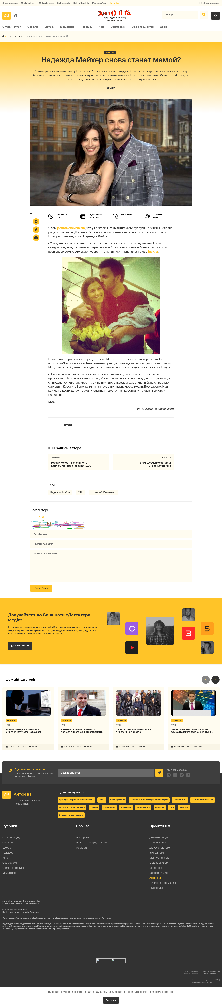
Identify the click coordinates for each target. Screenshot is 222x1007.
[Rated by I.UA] (103, 960)
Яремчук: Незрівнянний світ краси (76, 800)
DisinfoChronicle (81, 3)
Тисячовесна (143, 807)
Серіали (32, 27)
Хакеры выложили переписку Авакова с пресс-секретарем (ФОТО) (82, 731)
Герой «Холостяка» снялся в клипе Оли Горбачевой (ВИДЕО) (71, 464)
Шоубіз (49, 27)
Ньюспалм (156, 888)
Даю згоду (111, 1000)
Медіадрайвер (99, 3)
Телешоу (86, 27)
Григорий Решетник (103, 492)
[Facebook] (36, 221)
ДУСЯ (111, 88)
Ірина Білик (109, 807)
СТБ (80, 492)
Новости (11, 36)
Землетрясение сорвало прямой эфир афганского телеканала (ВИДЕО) (192, 731)
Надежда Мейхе (60, 492)
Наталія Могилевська (202, 800)
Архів (163, 27)
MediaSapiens (27, 3)
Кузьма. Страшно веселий (72, 807)
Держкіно (184, 807)
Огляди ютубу (11, 27)
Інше (20, 36)
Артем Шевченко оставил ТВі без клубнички (154, 464)
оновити (37, 517)
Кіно (101, 27)
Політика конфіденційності (93, 842)
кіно (172, 807)
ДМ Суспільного (46, 3)
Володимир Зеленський (71, 815)
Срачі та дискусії (143, 27)
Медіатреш (67, 27)
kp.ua (153, 251)
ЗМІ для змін (63, 3)
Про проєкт (83, 837)
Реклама (81, 847)
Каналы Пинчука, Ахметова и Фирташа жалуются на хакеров (23, 731)
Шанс (101, 800)
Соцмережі (118, 27)
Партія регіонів (117, 800)
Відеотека (155, 867)
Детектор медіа (10, 3)
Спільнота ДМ (22, 645)
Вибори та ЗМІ (158, 873)
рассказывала (71, 228)
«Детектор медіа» (18, 909)
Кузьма (94, 807)
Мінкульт (159, 807)
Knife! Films (126, 807)
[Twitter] (36, 229)
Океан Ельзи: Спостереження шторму (149, 800)
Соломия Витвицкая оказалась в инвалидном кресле (133, 731)
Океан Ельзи (180, 800)
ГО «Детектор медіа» (209, 3)
